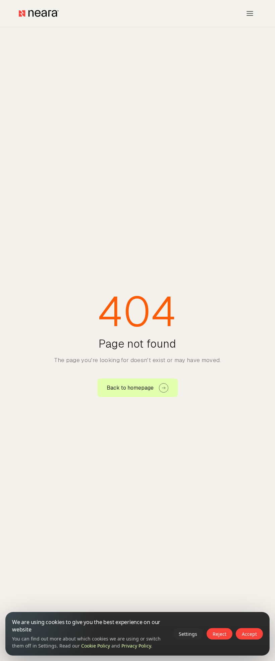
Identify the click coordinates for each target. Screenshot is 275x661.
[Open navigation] (249, 13)
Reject (219, 633)
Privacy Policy (136, 646)
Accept (249, 633)
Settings (188, 633)
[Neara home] (39, 13)
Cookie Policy (95, 646)
